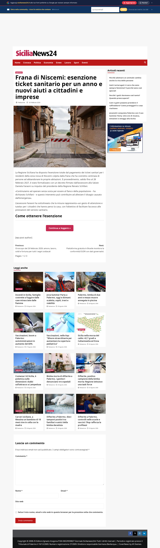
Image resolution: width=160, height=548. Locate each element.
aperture (19, 72)
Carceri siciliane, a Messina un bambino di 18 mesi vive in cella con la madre (28, 421)
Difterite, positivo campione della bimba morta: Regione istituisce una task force (90, 380)
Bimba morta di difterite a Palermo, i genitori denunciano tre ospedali (59, 379)
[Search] (145, 62)
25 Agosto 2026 (62, 385)
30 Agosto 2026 (31, 306)
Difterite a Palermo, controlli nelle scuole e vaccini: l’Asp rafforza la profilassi (89, 421)
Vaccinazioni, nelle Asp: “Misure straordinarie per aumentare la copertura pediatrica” (59, 339)
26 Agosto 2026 (93, 344)
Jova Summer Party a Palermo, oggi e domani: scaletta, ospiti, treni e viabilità (59, 299)
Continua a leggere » (60, 228)
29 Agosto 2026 (62, 306)
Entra (124, 9)
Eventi (85, 62)
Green (59, 62)
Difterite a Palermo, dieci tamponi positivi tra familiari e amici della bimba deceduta (59, 421)
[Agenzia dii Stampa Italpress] (125, 138)
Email (64, 490)
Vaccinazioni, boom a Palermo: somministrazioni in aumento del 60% (25, 339)
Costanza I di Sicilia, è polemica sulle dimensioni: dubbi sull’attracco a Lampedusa (28, 380)
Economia (48, 62)
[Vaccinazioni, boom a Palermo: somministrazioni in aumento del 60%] (28, 322)
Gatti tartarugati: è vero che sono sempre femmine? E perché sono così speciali (125, 88)
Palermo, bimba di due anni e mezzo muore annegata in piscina (89, 298)
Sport (76, 62)
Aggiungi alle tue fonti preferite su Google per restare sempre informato (43, 3)
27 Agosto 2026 (31, 347)
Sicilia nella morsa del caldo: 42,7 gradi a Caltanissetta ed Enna (88, 338)
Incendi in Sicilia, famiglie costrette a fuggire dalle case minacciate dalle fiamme (28, 299)
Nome (18, 490)
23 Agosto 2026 (93, 428)
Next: (85, 248)
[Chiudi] (152, 3)
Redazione (21, 103)
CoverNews (124, 544)
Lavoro (68, 62)
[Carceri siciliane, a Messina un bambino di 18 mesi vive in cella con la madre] (28, 404)
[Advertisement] (80, 30)
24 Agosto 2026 (31, 428)
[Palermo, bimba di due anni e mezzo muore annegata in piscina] (91, 282)
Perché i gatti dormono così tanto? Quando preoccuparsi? (124, 96)
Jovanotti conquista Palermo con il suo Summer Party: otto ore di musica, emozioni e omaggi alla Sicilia (126, 116)
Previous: (36, 248)
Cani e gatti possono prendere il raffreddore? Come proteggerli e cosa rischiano (126, 106)
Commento (21, 456)
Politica (37, 62)
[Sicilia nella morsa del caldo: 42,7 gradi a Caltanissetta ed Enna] (91, 322)
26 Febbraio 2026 (34, 103)
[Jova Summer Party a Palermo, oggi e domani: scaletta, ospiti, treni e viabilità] (59, 282)
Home (17, 62)
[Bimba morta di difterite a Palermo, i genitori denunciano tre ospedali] (59, 363)
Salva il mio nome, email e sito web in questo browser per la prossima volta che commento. (60, 512)
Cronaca (27, 62)
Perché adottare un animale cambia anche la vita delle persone (125, 79)
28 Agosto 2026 (93, 303)
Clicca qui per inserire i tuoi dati (138, 9)
